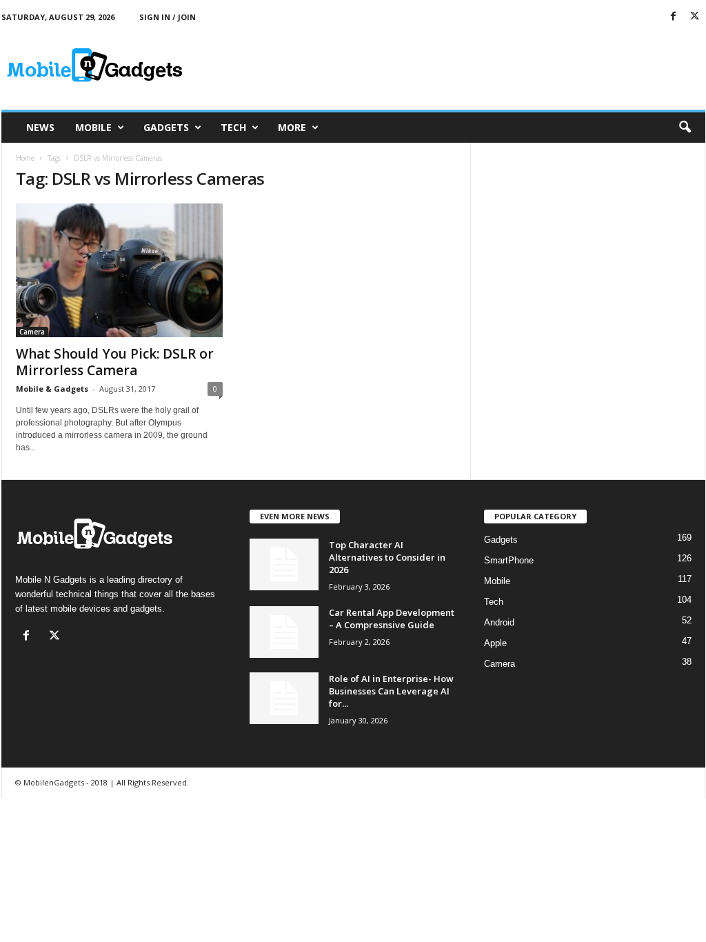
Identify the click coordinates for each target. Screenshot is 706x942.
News (40, 127)
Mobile (93, 127)
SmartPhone (509, 560)
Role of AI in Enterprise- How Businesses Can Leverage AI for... (391, 691)
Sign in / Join (167, 17)
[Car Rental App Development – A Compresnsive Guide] (284, 632)
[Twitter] (695, 17)
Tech (233, 127)
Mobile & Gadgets (52, 388)
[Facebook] (673, 17)
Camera (32, 332)
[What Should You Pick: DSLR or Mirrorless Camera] (119, 270)
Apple (495, 643)
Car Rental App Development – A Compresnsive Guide (391, 618)
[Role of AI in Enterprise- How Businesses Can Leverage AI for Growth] (284, 698)
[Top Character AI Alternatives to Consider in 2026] (284, 564)
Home (25, 158)
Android (499, 622)
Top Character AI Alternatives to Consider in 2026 (387, 557)
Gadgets (166, 127)
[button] (684, 127)
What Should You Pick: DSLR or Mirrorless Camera (115, 362)
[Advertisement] (454, 65)
